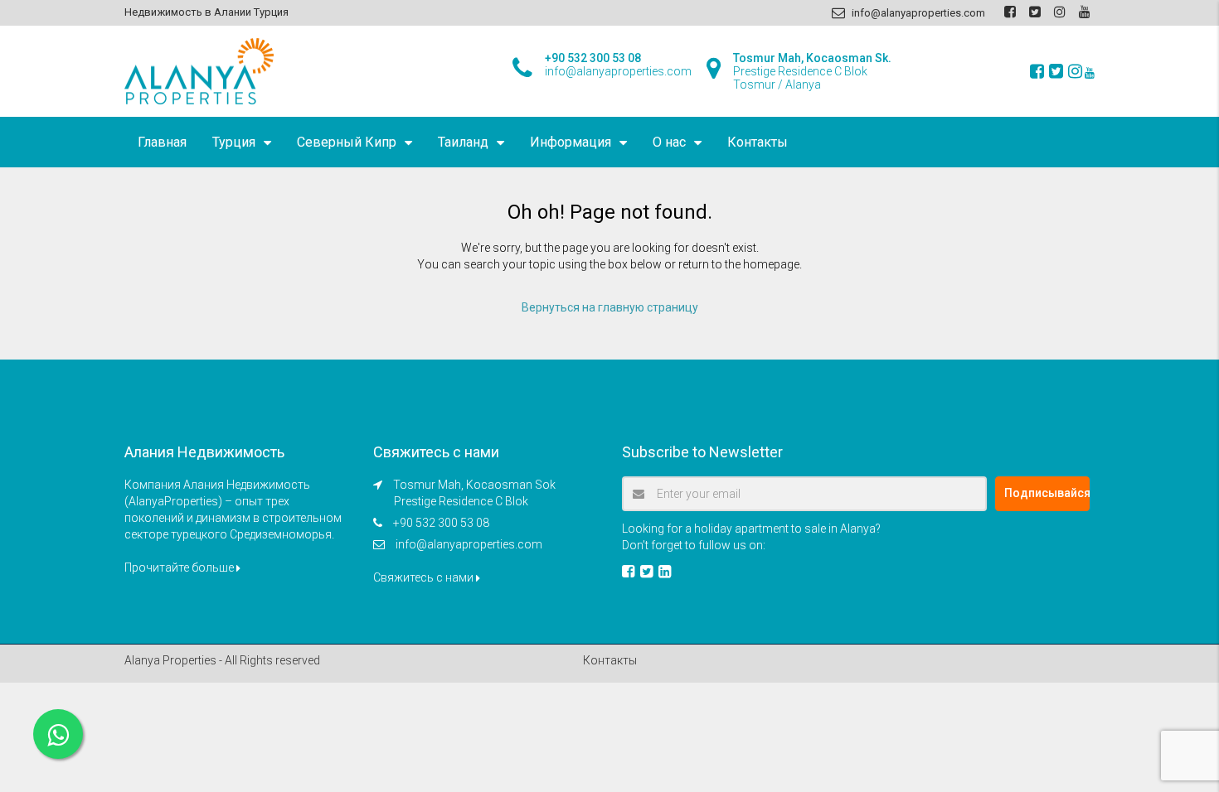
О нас (669, 142)
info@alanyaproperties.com (469, 544)
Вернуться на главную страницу (610, 307)
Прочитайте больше (180, 567)
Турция (233, 142)
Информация (570, 142)
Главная (162, 142)
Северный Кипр (346, 142)
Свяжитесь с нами (424, 577)
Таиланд (463, 142)
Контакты (757, 142)
